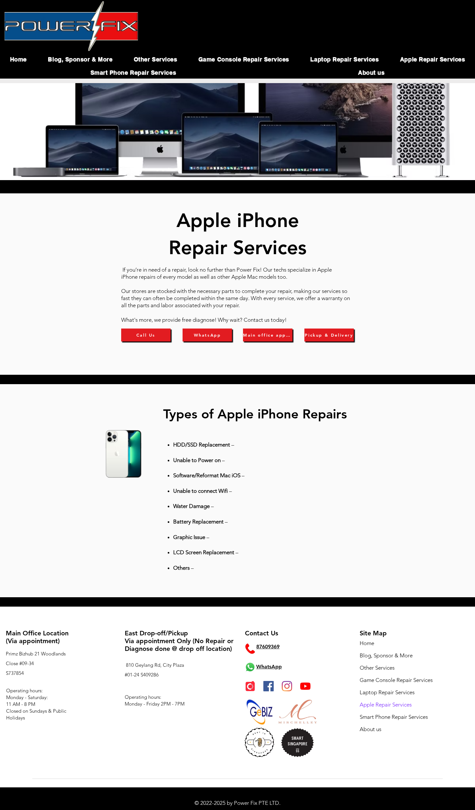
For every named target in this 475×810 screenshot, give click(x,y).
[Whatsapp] (250, 667)
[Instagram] (287, 686)
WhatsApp (269, 667)
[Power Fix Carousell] (250, 686)
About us (370, 729)
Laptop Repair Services (387, 692)
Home (367, 643)
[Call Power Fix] (250, 648)
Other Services (377, 667)
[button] (80, 59)
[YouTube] (305, 686)
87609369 (268, 646)
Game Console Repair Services (396, 680)
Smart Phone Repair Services (394, 717)
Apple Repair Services (386, 704)
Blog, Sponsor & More (386, 655)
